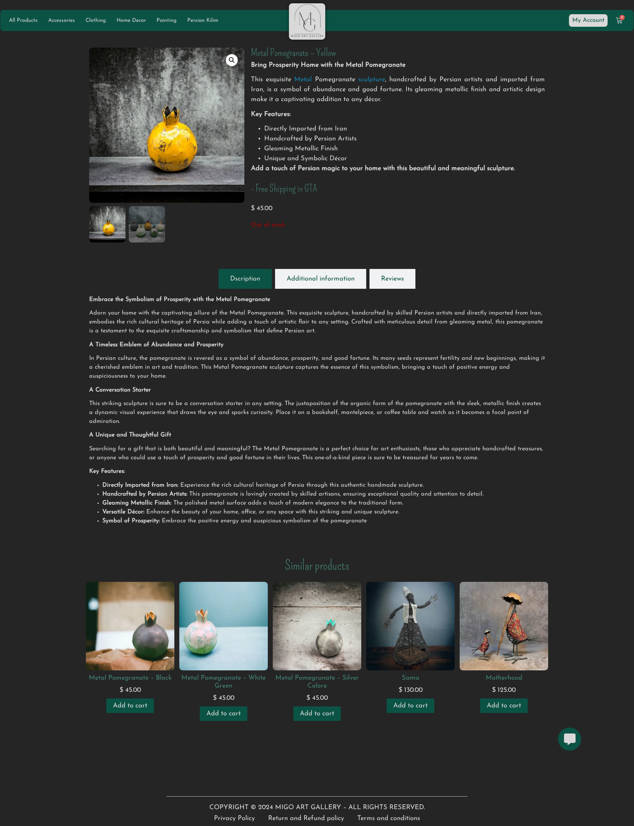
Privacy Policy (234, 818)
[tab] (245, 279)
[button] (232, 60)
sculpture (371, 79)
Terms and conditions (388, 818)
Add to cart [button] (130, 705)
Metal (303, 79)
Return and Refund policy (306, 818)
